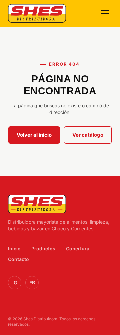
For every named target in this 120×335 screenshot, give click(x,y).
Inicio (14, 248)
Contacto (18, 259)
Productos (43, 248)
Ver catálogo (87, 135)
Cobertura (77, 248)
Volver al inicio (34, 135)
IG (14, 282)
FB (32, 282)
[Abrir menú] (105, 13)
